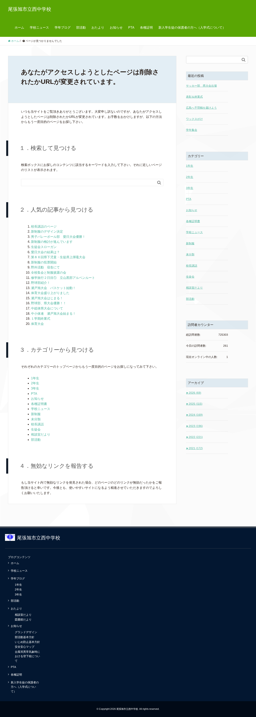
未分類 (36, 419)
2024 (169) (194, 414)
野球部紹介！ (40, 282)
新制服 (36, 414)
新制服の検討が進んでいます (52, 241)
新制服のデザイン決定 (47, 231)
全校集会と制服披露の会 (48, 272)
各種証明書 (39, 404)
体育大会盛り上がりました (50, 293)
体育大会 (37, 323)
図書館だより (23, 619)
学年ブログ (63, 27)
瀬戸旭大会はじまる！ (47, 298)
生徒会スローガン (44, 247)
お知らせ (116, 27)
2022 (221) (194, 437)
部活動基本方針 (24, 637)
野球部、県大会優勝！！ (48, 303)
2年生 (35, 383)
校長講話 (37, 424)
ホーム (19, 27)
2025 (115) (194, 403)
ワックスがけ (194, 119)
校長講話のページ (44, 226)
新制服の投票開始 (44, 262)
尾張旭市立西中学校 (29, 9)
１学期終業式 (40, 318)
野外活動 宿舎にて (45, 267)
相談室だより (40, 434)
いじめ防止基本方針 (27, 642)
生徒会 (36, 429)
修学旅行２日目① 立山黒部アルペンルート (63, 277)
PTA (131, 27)
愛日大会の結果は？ (45, 252)
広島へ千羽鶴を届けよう (201, 107)
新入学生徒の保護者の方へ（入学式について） (192, 27)
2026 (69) (193, 392)
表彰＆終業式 (194, 96)
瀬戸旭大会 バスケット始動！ (53, 288)
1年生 (35, 378)
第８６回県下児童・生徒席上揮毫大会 (58, 257)
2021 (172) (194, 448)
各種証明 (146, 27)
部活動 (81, 27)
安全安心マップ (24, 646)
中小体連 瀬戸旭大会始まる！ (53, 313)
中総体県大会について (47, 308)
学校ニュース (39, 27)
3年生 (35, 388)
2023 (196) (194, 426)
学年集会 (191, 130)
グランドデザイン (26, 632)
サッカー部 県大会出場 (201, 85)
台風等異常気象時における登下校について (27, 656)
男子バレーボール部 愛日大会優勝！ (58, 236)
